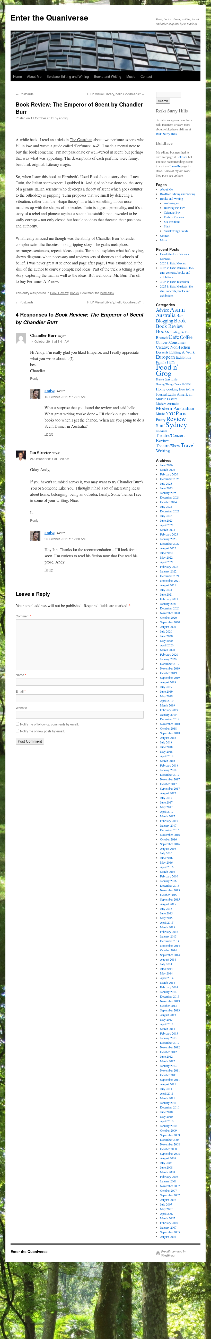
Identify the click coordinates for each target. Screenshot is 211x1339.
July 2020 (166, 631)
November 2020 (170, 613)
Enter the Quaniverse (49, 17)
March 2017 (167, 816)
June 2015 (166, 913)
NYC (170, 413)
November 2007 (170, 1186)
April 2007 (166, 1213)
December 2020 (169, 608)
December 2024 (169, 497)
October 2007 (168, 1190)
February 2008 (169, 1176)
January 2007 (168, 1227)
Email (21, 691)
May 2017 (166, 807)
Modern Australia (167, 403)
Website (21, 707)
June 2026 (166, 465)
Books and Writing (107, 76)
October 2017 (168, 784)
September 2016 (170, 844)
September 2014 (170, 955)
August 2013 (168, 1015)
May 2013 (166, 1019)
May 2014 (166, 973)
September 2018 (170, 733)
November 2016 (170, 835)
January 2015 (168, 936)
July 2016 (166, 853)
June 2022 (166, 553)
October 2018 (168, 728)
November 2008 (170, 1144)
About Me (34, 76)
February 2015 (169, 932)
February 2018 (169, 765)
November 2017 (170, 779)
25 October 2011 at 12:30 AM (65, 539)
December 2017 (169, 774)
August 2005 (168, 1237)
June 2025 (166, 488)
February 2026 (169, 474)
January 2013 (168, 1038)
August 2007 (168, 1200)
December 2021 (169, 576)
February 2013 (169, 1033)
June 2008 (166, 1167)
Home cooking (167, 388)
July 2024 (166, 506)
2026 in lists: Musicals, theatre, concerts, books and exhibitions (177, 272)
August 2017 (168, 793)
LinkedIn (175, 166)
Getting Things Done (168, 384)
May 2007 (166, 1209)
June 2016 (166, 858)
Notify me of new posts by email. (42, 731)
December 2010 (169, 1107)
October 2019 (168, 673)
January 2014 (168, 992)
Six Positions (172, 221)
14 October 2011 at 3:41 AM (49, 341)
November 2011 (170, 1070)
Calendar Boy (172, 212)
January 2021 (168, 603)
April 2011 (166, 1093)
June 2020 (166, 636)
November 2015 (170, 890)
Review (176, 418)
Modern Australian (175, 408)
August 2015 (168, 904)
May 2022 (166, 557)
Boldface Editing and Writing (68, 76)
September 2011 (170, 1079)
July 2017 (166, 798)
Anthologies (171, 203)
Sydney (176, 424)
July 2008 (166, 1163)
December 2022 (169, 543)
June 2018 (166, 747)
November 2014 (170, 945)
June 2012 (166, 1056)
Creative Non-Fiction (173, 347)
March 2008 (167, 1172)
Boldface (182, 157)
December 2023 (169, 511)
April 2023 (166, 525)
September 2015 (170, 899)
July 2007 (166, 1204)
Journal (161, 394)
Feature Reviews (174, 217)
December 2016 (169, 830)
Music (130, 76)
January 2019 (168, 714)
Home (17, 76)
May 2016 (166, 862)
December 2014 (169, 941)
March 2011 (167, 1098)
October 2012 (168, 1052)
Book (180, 320)
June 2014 (166, 969)
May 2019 (166, 696)
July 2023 (166, 516)
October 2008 (168, 1149)
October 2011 (168, 1075)
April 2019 (166, 701)
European (165, 356)
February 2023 (169, 534)
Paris (181, 413)
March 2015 (167, 927)
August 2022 (168, 548)
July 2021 (166, 590)
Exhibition (183, 357)
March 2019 (167, 705)
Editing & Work (182, 352)
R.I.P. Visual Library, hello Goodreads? (116, 94)
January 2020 (168, 659)
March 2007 (167, 1218)
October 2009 (168, 1130)
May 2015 (166, 918)
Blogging (164, 321)
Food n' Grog (167, 370)
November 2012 (170, 1047)
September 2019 (170, 677)
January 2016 (168, 881)
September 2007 (170, 1195)
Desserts (162, 352)
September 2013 (170, 1010)
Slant (167, 226)
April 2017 (166, 811)
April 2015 (166, 922)
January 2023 (168, 539)
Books (74, 293)
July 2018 (166, 742)
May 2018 (166, 751)
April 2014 (166, 978)
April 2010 (166, 1121)
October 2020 (168, 617)
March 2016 (167, 871)
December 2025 (169, 479)
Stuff (160, 425)
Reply (34, 378)
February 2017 (169, 821)
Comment (23, 616)
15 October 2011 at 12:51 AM (65, 397)
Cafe (174, 336)
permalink (107, 293)
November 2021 (170, 580)
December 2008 (169, 1139)
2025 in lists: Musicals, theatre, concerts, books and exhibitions (177, 291)
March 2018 (167, 761)
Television (161, 431)
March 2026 (167, 469)
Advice (162, 310)
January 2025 (168, 493)
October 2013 (168, 1005)
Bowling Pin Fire (174, 208)
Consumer (177, 342)
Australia (165, 315)
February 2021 (169, 599)
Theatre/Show (168, 445)
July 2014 (166, 964)
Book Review (59, 293)
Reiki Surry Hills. (167, 134)
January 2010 (168, 1126)
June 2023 (166, 520)
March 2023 (167, 530)
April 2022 (166, 562)
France (160, 379)
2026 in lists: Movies (173, 263)
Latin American (180, 394)
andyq (63, 118)
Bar (179, 315)
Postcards (24, 94)
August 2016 (168, 848)
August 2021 (168, 585)
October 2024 (168, 502)
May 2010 (166, 1116)
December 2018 (169, 719)
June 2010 (166, 1112)
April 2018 (166, 756)
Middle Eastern (167, 399)
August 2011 (168, 1084)
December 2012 (169, 1042)
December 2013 (169, 996)
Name (21, 675)
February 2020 (169, 654)
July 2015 (166, 908)
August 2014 (168, 959)
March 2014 (167, 982)
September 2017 (170, 788)
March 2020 (167, 650)
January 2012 (168, 1066)
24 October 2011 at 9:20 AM (49, 458)
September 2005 (170, 1232)
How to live (187, 389)
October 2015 (168, 895)
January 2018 (168, 770)
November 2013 (170, 1001)
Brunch (162, 337)
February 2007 (169, 1223)
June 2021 (166, 594)
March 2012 (167, 1061)
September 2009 (170, 1135)
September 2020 (170, 622)
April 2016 (166, 867)
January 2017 (168, 825)
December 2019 (169, 664)
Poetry (160, 419)
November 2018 (170, 724)
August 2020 (168, 627)
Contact (146, 76)
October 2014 (168, 950)
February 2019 (169, 710)
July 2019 (166, 687)
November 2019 (170, 668)
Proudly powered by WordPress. (173, 1253)
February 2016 (169, 876)
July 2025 (166, 483)
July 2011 (166, 1089)
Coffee (186, 337)
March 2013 (167, 1029)
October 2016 (168, 839)
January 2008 (168, 1181)
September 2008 (170, 1153)
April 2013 (166, 1024)
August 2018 (168, 737)
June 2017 (166, 802)
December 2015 (169, 885)
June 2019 (166, 691)
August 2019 (168, 682)
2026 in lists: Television (174, 282)
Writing (163, 450)
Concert (162, 342)
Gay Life (171, 379)
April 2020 (166, 645)
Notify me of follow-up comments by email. (49, 724)
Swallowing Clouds (176, 231)
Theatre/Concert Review (170, 437)
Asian (177, 309)
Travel (188, 445)
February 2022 (169, 567)
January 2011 (168, 1103)
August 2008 (168, 1158)
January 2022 (168, 571)
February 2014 (169, 987)
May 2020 (166, 640)
